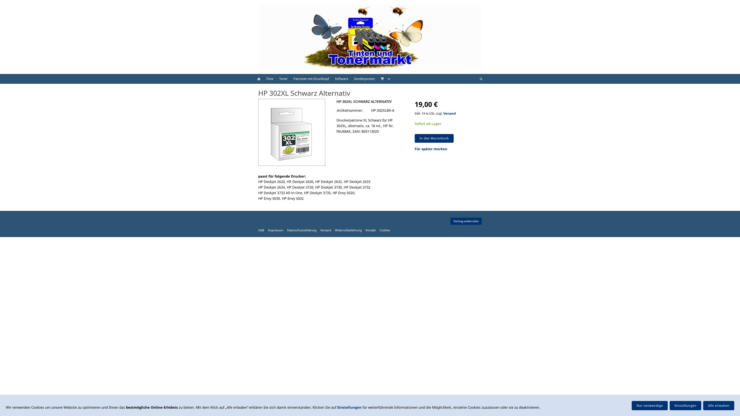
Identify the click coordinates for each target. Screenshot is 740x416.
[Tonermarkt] (258, 79)
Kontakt (371, 230)
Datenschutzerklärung (301, 230)
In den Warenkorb (434, 138)
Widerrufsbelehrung (348, 230)
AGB (261, 230)
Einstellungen (349, 407)
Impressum (275, 230)
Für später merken (431, 149)
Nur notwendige (650, 405)
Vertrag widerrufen (466, 221)
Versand (449, 113)
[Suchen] (481, 79)
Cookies (385, 230)
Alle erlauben (718, 405)
